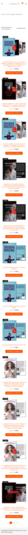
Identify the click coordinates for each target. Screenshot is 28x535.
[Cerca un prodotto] (2, 4)
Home (2, 14)
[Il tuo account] (18, 4)
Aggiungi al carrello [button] (14, 72)
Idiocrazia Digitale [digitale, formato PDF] (14, 345)
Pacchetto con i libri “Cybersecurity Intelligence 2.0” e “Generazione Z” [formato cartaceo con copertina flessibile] (14, 508)
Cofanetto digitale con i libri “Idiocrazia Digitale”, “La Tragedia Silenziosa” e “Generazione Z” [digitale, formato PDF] (14, 145)
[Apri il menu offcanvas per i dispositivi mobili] (26, 4)
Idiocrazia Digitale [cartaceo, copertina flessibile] (14, 268)
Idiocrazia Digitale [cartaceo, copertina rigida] (14, 306)
